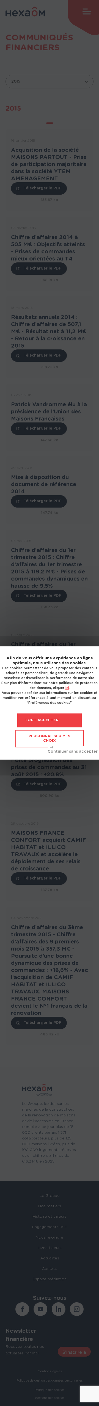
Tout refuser (73, 750)
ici (67, 688)
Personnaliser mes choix (49, 739)
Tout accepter (42, 720)
